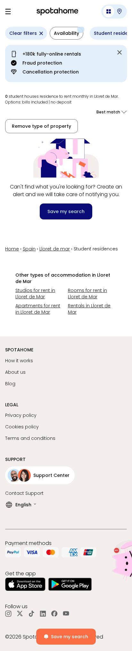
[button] (114, 11)
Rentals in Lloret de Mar (89, 309)
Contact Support (24, 493)
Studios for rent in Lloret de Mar (35, 293)
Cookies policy (22, 427)
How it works (19, 360)
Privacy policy (21, 415)
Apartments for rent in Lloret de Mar (37, 309)
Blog (10, 383)
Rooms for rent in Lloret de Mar (87, 293)
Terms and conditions (30, 438)
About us (15, 372)
